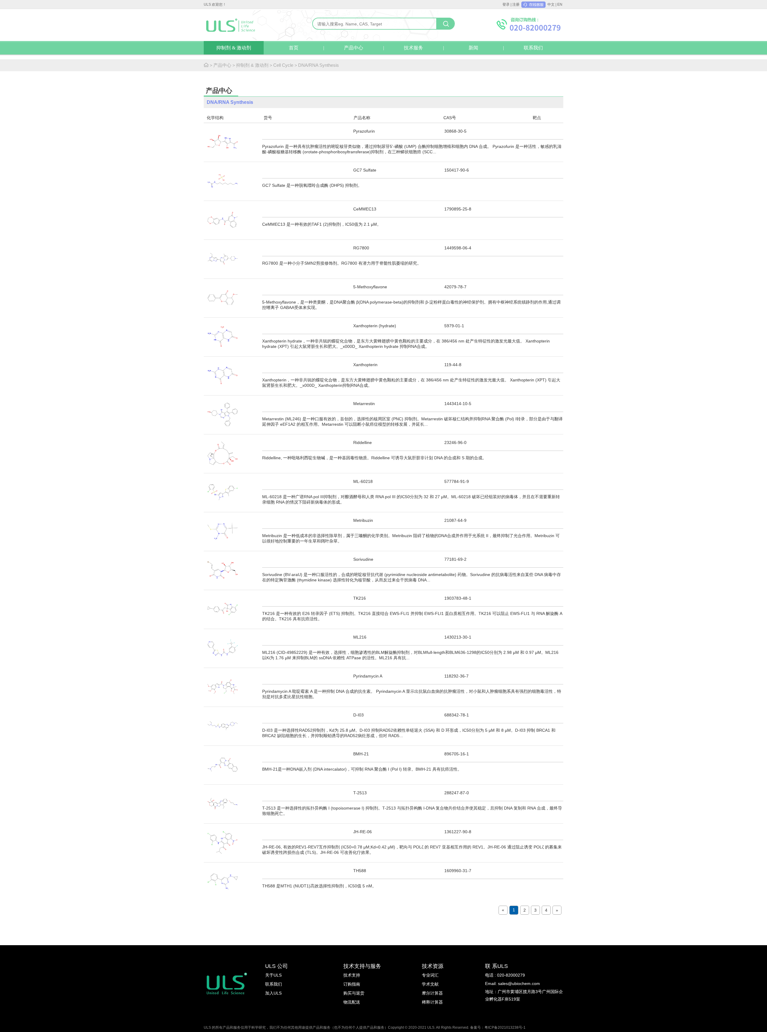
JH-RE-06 (362, 831)
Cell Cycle (283, 65)
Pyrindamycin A (367, 676)
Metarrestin (364, 403)
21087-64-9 (455, 520)
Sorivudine (363, 559)
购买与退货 (353, 993)
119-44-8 (452, 364)
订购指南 (351, 984)
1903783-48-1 (457, 598)
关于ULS (273, 975)
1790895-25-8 (457, 209)
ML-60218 (363, 481)
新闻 (473, 47)
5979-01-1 (454, 325)
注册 (516, 4)
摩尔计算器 (432, 993)
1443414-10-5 (457, 403)
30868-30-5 (455, 131)
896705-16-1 (456, 753)
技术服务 (413, 47)
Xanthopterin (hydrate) (374, 325)
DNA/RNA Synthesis (318, 65)
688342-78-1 (456, 715)
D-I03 (358, 715)
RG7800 (361, 248)
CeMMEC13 (364, 209)
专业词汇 (430, 975)
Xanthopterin (365, 364)
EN (559, 4)
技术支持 (351, 975)
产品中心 (353, 47)
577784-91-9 (456, 481)
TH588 (359, 870)
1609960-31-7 (457, 870)
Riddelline (362, 442)
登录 (506, 4)
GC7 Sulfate (364, 170)
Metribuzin (363, 520)
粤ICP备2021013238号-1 (505, 1027)
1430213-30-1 (457, 637)
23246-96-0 (455, 442)
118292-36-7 (456, 676)
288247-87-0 (456, 792)
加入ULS (273, 993)
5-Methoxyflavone (370, 286)
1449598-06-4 (457, 248)
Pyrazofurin (364, 131)
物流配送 (351, 1002)
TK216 (359, 598)
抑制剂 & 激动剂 (233, 47)
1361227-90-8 (457, 831)
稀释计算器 (432, 1002)
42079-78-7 (455, 286)
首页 (293, 47)
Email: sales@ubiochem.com (512, 983)
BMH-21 (361, 753)
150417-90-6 (456, 170)
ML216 (359, 637)
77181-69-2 (455, 559)
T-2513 (360, 792)
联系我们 (533, 47)
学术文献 (430, 984)
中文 (551, 4)
